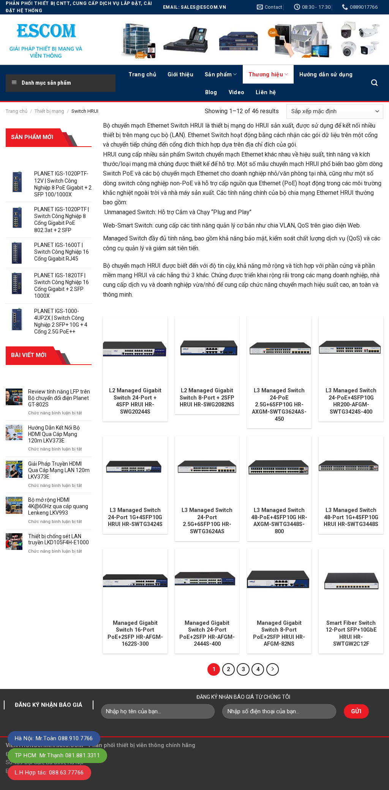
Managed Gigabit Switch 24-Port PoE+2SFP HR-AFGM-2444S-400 (207, 633)
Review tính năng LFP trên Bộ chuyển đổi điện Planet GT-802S (59, 398)
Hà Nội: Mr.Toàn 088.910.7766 (54, 738)
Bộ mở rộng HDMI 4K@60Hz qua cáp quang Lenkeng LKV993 (58, 506)
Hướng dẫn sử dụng (326, 74)
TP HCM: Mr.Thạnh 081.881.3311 (57, 755)
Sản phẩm (218, 74)
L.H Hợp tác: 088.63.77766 (49, 772)
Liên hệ (266, 92)
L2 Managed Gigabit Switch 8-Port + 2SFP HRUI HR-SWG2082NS (207, 397)
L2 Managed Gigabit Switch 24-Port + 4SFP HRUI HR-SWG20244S (135, 401)
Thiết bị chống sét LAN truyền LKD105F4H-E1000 (58, 539)
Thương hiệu (265, 74)
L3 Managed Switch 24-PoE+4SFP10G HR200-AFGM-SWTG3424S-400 (351, 401)
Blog (211, 92)
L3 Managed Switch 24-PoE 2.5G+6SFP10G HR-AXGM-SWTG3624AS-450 (279, 404)
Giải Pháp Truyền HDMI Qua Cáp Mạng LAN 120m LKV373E (59, 470)
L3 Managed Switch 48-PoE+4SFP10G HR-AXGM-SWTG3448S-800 (279, 520)
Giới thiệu (180, 74)
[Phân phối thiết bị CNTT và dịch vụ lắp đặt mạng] (55, 39)
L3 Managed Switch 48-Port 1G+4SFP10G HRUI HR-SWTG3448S (351, 517)
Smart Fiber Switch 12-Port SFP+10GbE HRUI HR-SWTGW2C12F (351, 633)
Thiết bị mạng (49, 111)
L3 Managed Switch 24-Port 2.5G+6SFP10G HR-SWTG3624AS (207, 520)
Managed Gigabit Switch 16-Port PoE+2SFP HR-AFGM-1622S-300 (135, 633)
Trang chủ (142, 74)
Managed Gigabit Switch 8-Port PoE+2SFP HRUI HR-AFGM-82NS (279, 633)
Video (236, 92)
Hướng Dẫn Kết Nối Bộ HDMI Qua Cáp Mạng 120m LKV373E (54, 434)
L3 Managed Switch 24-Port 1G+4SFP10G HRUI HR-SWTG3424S (135, 517)
